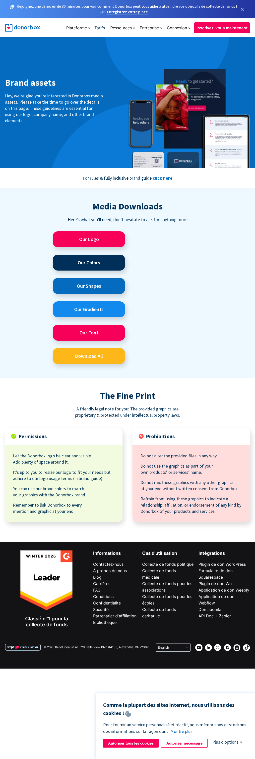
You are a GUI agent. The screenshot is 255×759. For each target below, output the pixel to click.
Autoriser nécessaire (184, 743)
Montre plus (181, 731)
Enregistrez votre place (127, 11)
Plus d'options (225, 742)
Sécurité (101, 609)
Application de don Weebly (223, 590)
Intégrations (211, 553)
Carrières (101, 583)
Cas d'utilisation (159, 553)
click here (162, 178)
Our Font (88, 332)
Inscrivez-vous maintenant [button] (222, 27)
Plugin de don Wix (215, 583)
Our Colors (89, 262)
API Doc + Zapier (214, 615)
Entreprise (149, 27)
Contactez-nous (108, 564)
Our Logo (89, 239)
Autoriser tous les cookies (131, 743)
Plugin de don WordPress (222, 564)
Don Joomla (209, 609)
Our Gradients (89, 309)
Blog (97, 577)
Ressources (121, 27)
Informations (107, 553)
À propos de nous (110, 570)
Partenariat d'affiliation (114, 615)
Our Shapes (89, 286)
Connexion (177, 27)
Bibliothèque (105, 622)
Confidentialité (107, 602)
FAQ (97, 590)
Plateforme (76, 27)
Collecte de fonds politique (167, 564)
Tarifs (99, 27)
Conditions (103, 596)
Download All (89, 356)
